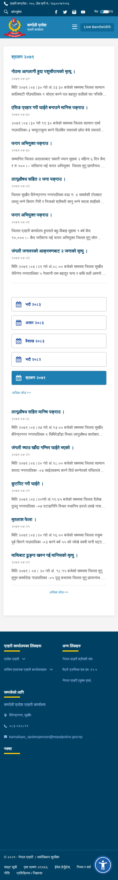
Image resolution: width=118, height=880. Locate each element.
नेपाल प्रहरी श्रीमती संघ (77, 659)
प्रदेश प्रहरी (11, 659)
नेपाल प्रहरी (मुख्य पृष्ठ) (76, 680)
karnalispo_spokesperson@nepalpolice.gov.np (45, 737)
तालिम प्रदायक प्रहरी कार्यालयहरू (25, 670)
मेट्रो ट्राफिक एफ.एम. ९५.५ (79, 670)
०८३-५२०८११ (18, 726)
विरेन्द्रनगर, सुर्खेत (19, 715)
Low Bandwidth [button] (97, 27)
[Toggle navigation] (74, 27)
